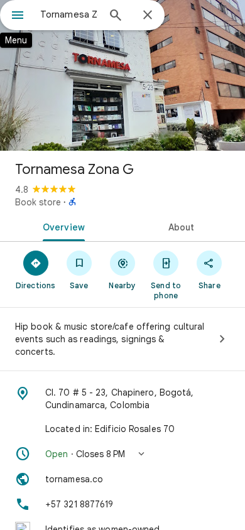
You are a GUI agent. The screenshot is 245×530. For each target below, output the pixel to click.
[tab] (61, 226)
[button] (122, 454)
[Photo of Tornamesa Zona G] (122, 75)
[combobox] (69, 14)
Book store (38, 202)
